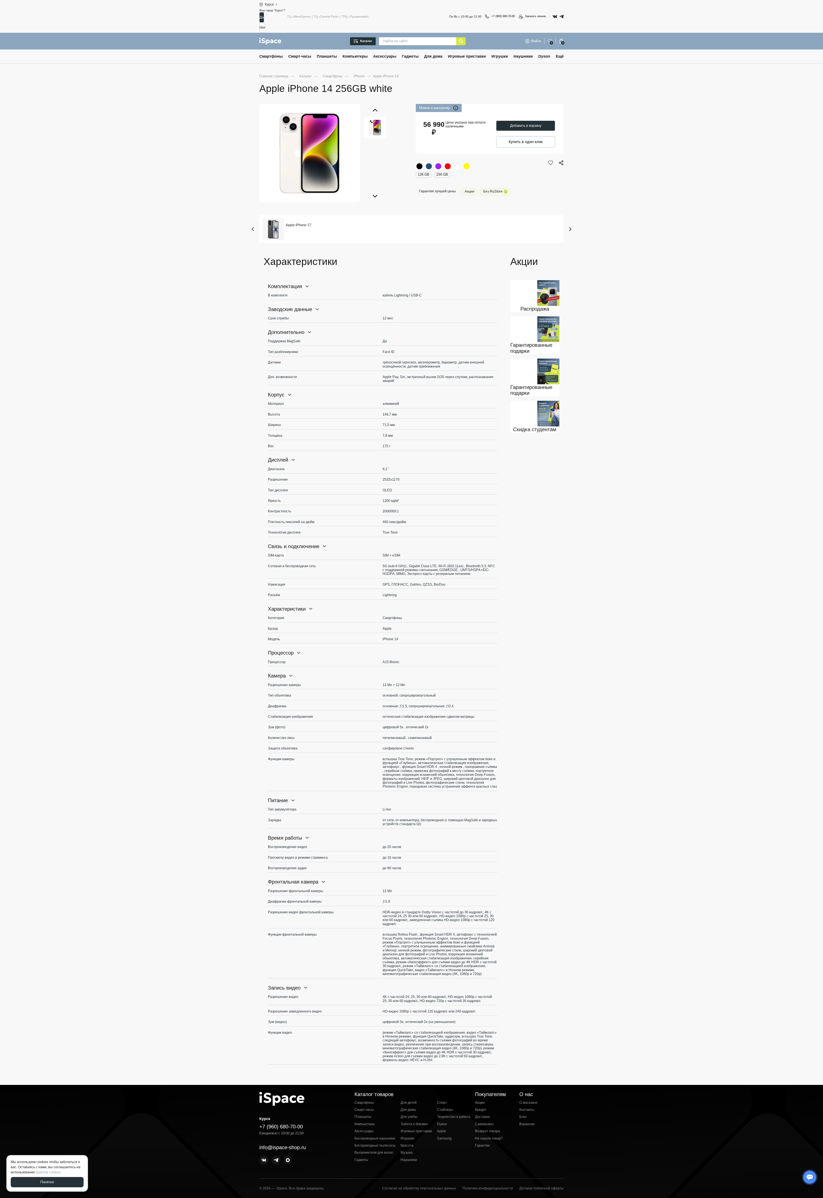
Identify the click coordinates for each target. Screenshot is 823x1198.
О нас (526, 1094)
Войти (536, 41)
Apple (441, 1131)
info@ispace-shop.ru (282, 1147)
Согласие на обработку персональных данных (419, 1188)
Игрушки (499, 56)
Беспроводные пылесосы (375, 1145)
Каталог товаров (373, 1094)
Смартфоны (271, 56)
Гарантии (482, 1145)
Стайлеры (445, 1109)
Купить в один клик (526, 142)
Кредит (480, 1109)
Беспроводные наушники (374, 1138)
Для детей (409, 1102)
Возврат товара (487, 1131)
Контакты (526, 1109)
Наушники (523, 56)
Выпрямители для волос (373, 1152)
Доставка (482, 1117)
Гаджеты (410, 56)
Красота (407, 1145)
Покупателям (490, 1094)
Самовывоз (484, 1124)
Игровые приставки (467, 56)
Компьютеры (355, 56)
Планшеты (327, 56)
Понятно (47, 1182)
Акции (469, 191)
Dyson (544, 56)
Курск (269, 4)
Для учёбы (409, 1117)
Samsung (444, 1138)
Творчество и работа (453, 1117)
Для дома (433, 56)
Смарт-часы (299, 56)
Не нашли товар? (489, 1138)
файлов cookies (48, 1172)
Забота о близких (414, 1124)
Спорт (442, 1102)
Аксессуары (384, 56)
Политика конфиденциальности (488, 1188)
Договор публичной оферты (541, 1188)
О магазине (528, 1102)
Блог (523, 1117)
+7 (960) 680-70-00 (503, 16)
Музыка (407, 1152)
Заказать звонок (535, 16)
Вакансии (527, 1124)
